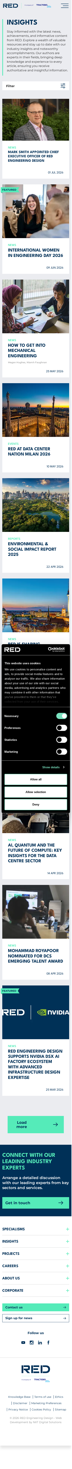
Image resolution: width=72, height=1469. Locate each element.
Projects (10, 1254)
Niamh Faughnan (37, 362)
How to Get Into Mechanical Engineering (27, 350)
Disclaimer (20, 1403)
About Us (11, 1278)
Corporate (12, 1290)
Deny (35, 804)
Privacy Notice (18, 1409)
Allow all (36, 779)
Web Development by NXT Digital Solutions (36, 1420)
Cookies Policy (41, 1409)
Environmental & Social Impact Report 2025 (32, 549)
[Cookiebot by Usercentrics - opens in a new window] (51, 649)
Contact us (14, 1307)
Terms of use (42, 1397)
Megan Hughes (16, 362)
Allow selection (36, 792)
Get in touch (17, 1203)
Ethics (59, 1397)
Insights (10, 1241)
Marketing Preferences (46, 1403)
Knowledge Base (19, 1397)
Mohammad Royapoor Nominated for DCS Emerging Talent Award (35, 956)
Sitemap (60, 1409)
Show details (51, 767)
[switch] (61, 728)
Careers (10, 1266)
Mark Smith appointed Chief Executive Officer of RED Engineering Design (33, 157)
